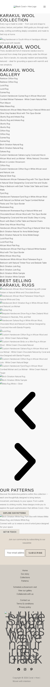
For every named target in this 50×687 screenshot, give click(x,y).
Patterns (25, 581)
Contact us (25, 600)
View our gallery (25, 590)
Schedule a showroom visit (25, 587)
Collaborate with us (25, 594)
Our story (25, 574)
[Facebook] (18, 670)
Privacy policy (25, 607)
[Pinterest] (31, 670)
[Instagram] (25, 670)
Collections (25, 577)
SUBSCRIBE (36, 553)
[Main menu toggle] (44, 6)
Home (25, 570)
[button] (25, 411)
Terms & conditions (25, 603)
